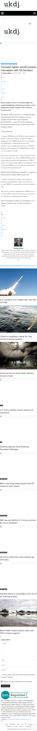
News (6, 724)
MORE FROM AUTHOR (26, 266)
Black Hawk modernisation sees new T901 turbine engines (17, 631)
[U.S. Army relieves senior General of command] (18, 392)
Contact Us (28, 726)
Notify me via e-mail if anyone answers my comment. (17, 681)
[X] (18, 260)
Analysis (30, 724)
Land (1, 405)
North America (13, 63)
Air (1, 442)
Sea (22, 724)
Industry (15, 726)
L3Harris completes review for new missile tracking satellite (16, 337)
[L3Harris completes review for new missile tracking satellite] (18, 319)
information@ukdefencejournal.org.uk (18, 719)
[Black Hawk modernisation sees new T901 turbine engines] (18, 613)
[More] (18, 99)
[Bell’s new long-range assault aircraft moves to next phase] (18, 466)
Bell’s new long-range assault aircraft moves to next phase (17, 484)
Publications (9, 726)
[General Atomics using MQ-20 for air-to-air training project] (18, 576)
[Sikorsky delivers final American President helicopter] (18, 429)
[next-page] (1, 636)
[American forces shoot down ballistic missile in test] (18, 355)
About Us (21, 726)
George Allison (7, 73)
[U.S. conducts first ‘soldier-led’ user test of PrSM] (18, 282)
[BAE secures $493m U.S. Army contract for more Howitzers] (18, 502)
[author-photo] (18, 242)
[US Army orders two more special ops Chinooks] (18, 539)
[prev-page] (0, 636)
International (5, 63)
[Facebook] (1, 721)
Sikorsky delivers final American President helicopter (14, 448)
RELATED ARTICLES (8, 266)
